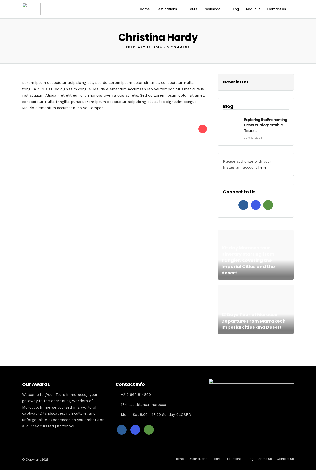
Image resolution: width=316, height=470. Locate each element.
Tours (192, 9)
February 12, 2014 (144, 47)
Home (145, 9)
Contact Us (276, 9)
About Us (253, 9)
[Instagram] (256, 205)
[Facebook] (243, 205)
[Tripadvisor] (268, 205)
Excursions (212, 9)
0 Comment (178, 47)
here (262, 167)
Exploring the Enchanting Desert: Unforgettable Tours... (265, 125)
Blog (235, 9)
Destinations (166, 9)
